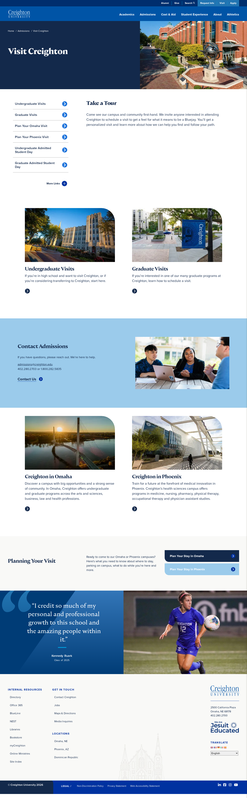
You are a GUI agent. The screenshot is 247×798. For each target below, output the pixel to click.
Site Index (16, 762)
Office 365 (16, 705)
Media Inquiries (63, 721)
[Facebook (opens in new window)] (225, 784)
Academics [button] (126, 14)
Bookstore (16, 737)
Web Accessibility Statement (145, 786)
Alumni (165, 3)
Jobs (57, 705)
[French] (215, 748)
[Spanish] (225, 748)
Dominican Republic (66, 757)
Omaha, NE (61, 741)
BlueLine (15, 713)
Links (53, 183)
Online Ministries (20, 754)
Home (11, 31)
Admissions (24, 31)
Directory (15, 697)
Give (176, 3)
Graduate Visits (26, 114)
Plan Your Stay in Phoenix (187, 569)
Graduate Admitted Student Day (35, 165)
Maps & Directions (65, 713)
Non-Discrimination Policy (90, 786)
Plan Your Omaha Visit (31, 125)
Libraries (15, 729)
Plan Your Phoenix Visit (32, 137)
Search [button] (188, 3)
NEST (13, 721)
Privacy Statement (117, 786)
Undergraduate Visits (30, 103)
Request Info (207, 3)
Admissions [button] (148, 14)
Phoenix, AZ (61, 749)
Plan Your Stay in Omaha (187, 556)
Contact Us (27, 379)
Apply (233, 3)
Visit (222, 3)
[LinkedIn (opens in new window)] (219, 784)
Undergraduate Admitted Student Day (33, 150)
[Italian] (222, 748)
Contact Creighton (65, 697)
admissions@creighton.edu (35, 364)
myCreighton (17, 745)
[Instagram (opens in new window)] (230, 784)
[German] (219, 748)
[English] (212, 748)
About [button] (217, 14)
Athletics (233, 14)
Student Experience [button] (194, 14)
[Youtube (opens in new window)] (236, 784)
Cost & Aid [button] (168, 14)
